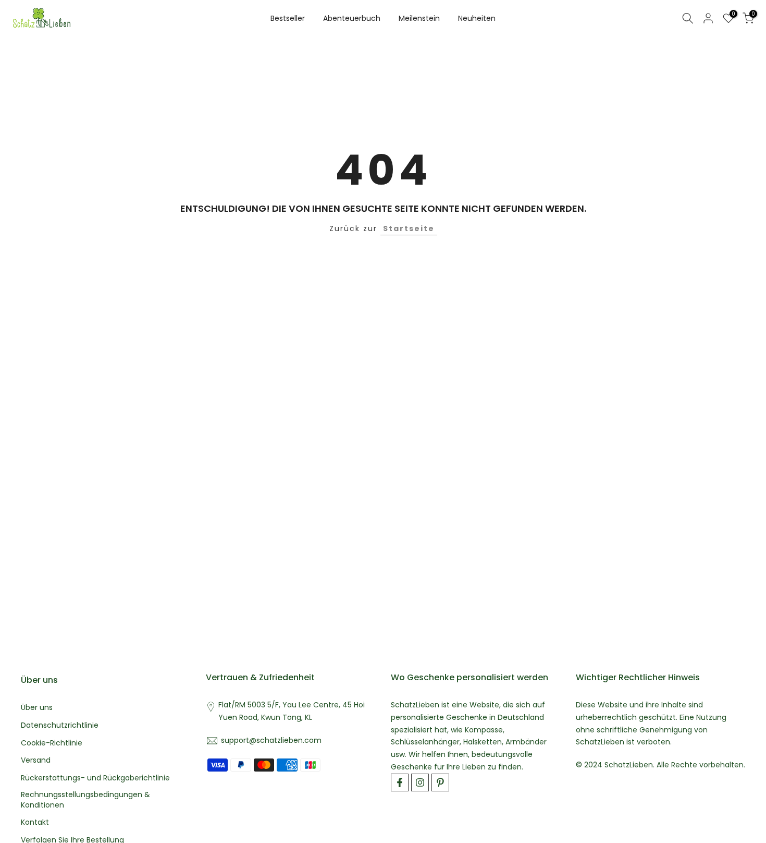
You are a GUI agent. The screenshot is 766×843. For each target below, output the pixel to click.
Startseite (409, 228)
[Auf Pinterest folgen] (440, 782)
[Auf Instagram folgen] (420, 782)
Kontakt (35, 822)
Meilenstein (419, 18)
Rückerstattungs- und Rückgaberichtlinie (95, 778)
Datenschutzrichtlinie (59, 725)
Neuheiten (477, 18)
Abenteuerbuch (351, 18)
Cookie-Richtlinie (51, 743)
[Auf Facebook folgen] (400, 782)
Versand (36, 760)
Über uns (37, 708)
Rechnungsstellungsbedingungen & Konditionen (85, 800)
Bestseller (287, 18)
